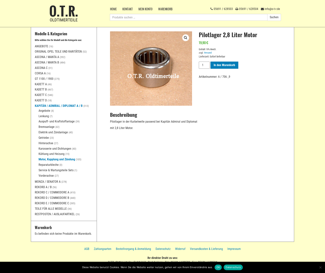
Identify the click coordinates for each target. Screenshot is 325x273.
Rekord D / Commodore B (52, 198)
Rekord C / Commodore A (52, 192)
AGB (86, 249)
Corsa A (40, 73)
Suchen (274, 17)
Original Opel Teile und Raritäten (58, 51)
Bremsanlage (47, 127)
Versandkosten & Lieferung (206, 249)
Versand (208, 52)
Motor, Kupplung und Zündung (57, 159)
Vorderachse (46, 175)
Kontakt (127, 9)
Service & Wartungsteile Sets (56, 170)
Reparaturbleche (49, 165)
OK (218, 267)
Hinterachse (46, 143)
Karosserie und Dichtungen (55, 148)
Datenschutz (163, 249)
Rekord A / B (43, 187)
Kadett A (41, 84)
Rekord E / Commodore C (52, 203)
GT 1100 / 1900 (44, 79)
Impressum (234, 249)
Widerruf (180, 249)
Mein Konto (145, 9)
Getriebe (44, 138)
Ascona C (41, 68)
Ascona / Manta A (47, 57)
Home (113, 9)
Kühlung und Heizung (52, 154)
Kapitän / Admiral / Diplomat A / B (59, 106)
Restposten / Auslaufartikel (55, 214)
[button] (185, 37)
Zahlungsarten (102, 249)
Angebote (41, 46)
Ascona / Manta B (47, 62)
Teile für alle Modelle (51, 208)
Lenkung (44, 116)
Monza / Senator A (48, 181)
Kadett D (41, 100)
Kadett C (41, 95)
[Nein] (320, 267)
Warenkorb (165, 9)
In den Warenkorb (224, 65)
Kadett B (41, 89)
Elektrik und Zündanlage (53, 132)
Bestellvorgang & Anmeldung (133, 249)
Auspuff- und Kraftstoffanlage (57, 121)
